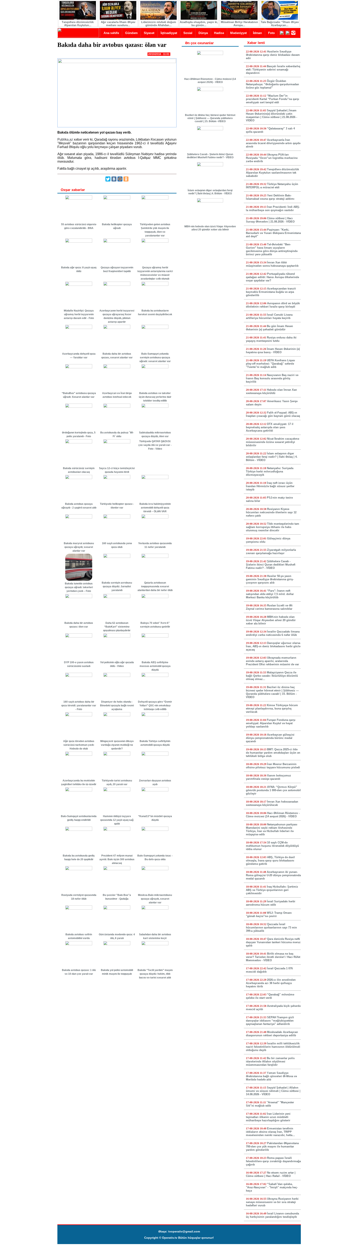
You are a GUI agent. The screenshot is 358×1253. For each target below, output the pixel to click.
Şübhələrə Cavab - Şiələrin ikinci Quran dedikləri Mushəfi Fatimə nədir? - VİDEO (210, 156)
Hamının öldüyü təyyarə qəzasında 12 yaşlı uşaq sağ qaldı (116, 820)
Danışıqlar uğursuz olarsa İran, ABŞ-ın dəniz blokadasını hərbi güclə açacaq (273, 646)
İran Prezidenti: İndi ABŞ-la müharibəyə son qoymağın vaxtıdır (273, 208)
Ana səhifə (111, 33)
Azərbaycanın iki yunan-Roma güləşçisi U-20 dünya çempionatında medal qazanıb (273, 875)
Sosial (187, 33)
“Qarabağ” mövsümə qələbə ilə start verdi (270, 996)
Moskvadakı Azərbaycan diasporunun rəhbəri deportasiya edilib (272, 1033)
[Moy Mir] (119, 178)
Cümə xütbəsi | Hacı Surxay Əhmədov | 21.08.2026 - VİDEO (270, 220)
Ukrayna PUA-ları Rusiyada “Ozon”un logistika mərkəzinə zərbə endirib (272, 158)
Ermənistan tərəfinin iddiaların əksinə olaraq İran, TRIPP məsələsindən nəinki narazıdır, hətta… (270, 1132)
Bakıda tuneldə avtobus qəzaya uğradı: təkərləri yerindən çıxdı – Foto (79, 587)
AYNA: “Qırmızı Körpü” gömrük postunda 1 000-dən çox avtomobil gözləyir (273, 790)
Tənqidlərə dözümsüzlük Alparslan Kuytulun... (78, 24)
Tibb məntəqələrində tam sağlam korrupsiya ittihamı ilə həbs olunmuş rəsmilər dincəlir (272, 527)
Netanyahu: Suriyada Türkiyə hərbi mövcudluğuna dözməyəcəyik (269, 471)
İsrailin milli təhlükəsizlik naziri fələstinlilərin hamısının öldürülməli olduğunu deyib (273, 1047)
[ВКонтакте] (113, 178)
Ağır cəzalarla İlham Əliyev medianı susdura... (118, 24)
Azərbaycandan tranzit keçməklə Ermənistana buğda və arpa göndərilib (271, 292)
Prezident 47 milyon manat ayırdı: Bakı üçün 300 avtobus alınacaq (116, 859)
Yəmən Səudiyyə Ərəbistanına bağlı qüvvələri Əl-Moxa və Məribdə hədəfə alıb (271, 1076)
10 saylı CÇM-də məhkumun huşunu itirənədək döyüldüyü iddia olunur (272, 846)
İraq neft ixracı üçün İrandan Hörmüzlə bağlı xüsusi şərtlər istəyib (270, 486)
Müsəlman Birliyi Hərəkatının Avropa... (239, 24)
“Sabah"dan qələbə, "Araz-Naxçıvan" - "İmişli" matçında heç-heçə (272, 1187)
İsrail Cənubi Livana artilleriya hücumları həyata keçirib (269, 316)
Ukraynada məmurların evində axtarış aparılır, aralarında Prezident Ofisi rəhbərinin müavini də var (272, 661)
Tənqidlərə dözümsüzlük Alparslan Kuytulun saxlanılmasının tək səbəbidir (272, 173)
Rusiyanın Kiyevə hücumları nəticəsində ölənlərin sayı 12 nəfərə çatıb (271, 512)
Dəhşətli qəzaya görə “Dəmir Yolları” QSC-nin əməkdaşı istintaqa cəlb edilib (155, 705)
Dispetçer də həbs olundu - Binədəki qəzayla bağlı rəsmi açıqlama (117, 705)
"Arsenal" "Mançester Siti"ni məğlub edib (270, 1104)
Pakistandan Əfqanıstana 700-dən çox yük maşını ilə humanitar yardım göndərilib (272, 1146)
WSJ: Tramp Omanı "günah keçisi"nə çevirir (269, 914)
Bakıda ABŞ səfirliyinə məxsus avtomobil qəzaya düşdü (155, 666)
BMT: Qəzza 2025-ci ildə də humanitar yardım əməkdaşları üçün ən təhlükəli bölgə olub (273, 753)
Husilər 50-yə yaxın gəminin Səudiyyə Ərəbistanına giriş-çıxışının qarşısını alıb (270, 579)
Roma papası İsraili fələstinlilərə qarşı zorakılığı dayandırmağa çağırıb (273, 1161)
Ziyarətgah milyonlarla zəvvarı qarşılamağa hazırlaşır (271, 551)
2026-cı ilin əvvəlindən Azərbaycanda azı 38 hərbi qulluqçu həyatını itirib (271, 983)
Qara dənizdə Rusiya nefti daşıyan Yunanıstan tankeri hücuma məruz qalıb (273, 942)
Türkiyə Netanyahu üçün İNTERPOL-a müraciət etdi (272, 185)
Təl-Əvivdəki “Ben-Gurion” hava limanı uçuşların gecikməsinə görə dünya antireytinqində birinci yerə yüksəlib (272, 249)
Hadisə (219, 33)
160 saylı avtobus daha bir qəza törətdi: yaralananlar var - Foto (78, 705)
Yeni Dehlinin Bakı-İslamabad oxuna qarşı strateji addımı (270, 197)
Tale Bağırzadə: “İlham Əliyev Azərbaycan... (280, 24)
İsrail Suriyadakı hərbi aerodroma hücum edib (270, 903)
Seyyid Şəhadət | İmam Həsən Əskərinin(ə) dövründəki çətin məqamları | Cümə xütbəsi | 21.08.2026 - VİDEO (271, 115)
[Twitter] (107, 178)
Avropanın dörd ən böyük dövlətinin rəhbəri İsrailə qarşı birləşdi (273, 305)
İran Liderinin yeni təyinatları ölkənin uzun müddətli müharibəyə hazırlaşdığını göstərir (268, 1117)
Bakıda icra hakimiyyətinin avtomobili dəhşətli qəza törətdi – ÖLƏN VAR (155, 507)
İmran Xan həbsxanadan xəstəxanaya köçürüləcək (272, 803)
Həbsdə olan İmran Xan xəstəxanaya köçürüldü (271, 391)
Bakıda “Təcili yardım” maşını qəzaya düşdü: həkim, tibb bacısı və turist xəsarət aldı (155, 974)
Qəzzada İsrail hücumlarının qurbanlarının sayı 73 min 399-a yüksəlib (271, 927)
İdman (257, 33)
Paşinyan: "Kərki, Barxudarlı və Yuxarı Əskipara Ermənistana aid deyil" (273, 233)
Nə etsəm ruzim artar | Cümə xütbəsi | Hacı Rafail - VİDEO (270, 1174)
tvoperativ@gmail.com (184, 1231)
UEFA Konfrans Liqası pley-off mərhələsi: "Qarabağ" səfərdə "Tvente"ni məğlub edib (270, 364)
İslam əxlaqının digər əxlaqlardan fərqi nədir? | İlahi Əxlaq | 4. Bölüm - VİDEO (210, 192)
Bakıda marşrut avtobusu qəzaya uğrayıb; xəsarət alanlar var (79, 547)
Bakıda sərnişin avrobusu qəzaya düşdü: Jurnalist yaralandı (117, 586)
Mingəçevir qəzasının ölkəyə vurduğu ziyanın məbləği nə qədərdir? (117, 745)
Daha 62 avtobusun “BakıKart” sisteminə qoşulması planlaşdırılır (117, 627)
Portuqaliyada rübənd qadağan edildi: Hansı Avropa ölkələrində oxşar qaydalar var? (272, 277)
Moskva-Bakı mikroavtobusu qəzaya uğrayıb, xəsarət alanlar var (155, 899)
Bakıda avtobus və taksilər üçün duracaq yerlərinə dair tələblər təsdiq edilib (155, 397)
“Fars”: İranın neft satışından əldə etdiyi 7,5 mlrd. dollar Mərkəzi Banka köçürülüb (270, 594)
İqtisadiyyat (169, 33)
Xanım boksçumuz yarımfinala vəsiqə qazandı (268, 777)
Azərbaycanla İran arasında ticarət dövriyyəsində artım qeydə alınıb (273, 143)
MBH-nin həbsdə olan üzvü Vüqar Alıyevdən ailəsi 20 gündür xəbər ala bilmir (210, 228)
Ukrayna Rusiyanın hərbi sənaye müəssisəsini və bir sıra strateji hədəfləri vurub (272, 1202)
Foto (271, 33)
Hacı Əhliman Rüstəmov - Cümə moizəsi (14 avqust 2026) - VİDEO (210, 81)
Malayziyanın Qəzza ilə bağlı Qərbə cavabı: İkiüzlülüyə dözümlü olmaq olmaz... (272, 676)
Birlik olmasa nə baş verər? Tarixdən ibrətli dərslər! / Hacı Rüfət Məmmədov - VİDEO (273, 957)
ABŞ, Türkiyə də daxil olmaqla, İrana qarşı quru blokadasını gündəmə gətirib (270, 860)
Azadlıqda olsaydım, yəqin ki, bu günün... (199, 24)
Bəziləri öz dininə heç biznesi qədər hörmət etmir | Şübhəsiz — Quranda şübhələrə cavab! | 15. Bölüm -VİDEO (210, 118)
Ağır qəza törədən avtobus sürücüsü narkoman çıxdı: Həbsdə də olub (78, 745)
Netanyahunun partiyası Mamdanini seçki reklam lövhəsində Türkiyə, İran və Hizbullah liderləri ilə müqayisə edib (271, 829)
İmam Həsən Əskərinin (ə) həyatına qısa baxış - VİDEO (273, 350)
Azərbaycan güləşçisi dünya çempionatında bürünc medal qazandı (270, 738)
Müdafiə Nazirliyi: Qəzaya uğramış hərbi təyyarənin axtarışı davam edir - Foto (79, 314)
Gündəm (131, 33)
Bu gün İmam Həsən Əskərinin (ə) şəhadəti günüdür (269, 328)
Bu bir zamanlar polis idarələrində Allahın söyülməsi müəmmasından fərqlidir (270, 1061)
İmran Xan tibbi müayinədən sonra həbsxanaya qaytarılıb (272, 264)
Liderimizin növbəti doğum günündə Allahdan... (158, 24)
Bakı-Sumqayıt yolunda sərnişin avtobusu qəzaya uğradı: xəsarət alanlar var (155, 357)
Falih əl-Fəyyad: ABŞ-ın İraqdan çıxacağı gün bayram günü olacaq (273, 414)
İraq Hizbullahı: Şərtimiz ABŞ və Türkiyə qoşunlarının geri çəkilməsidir (272, 890)
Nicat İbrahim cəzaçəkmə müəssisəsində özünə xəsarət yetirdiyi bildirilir (272, 442)
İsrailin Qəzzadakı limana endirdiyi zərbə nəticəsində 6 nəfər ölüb (273, 633)
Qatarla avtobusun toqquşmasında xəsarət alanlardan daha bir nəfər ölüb (155, 586)
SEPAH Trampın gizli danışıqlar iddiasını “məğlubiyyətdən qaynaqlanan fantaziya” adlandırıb (270, 1021)
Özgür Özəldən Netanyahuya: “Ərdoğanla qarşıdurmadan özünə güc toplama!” (272, 84)
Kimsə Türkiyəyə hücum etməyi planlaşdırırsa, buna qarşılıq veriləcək (272, 708)
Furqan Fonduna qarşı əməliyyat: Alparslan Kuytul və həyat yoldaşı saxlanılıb (270, 723)
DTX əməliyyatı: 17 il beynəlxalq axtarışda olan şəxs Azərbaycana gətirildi (269, 427)
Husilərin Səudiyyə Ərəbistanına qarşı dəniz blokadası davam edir (273, 55)
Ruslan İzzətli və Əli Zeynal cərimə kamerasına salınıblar (269, 607)
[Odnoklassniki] (125, 178)
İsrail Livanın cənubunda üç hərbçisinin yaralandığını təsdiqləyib (272, 1215)
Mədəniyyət (238, 33)
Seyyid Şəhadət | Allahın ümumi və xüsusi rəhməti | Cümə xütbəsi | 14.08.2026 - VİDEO (273, 1091)
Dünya (203, 33)
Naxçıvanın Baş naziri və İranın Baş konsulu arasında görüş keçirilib (272, 378)
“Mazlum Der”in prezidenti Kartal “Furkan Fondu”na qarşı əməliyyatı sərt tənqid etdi (272, 99)
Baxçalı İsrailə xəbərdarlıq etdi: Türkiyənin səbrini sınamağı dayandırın (273, 69)
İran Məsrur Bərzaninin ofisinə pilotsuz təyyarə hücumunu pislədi (273, 766)
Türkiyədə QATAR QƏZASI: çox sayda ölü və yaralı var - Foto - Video (155, 445)
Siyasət (149, 33)
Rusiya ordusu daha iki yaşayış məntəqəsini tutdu (271, 339)
